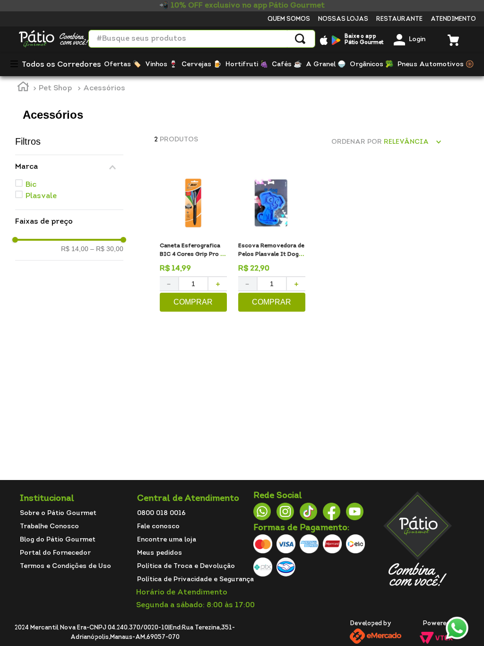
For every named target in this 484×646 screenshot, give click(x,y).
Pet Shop (55, 88)
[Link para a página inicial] (23, 88)
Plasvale (41, 196)
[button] (69, 167)
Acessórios (104, 88)
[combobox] (201, 39)
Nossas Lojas (343, 19)
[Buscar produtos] (300, 38)
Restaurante (399, 19)
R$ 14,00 (74, 249)
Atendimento (453, 19)
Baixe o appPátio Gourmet (364, 39)
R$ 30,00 (106, 249)
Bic (31, 185)
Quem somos (289, 19)
